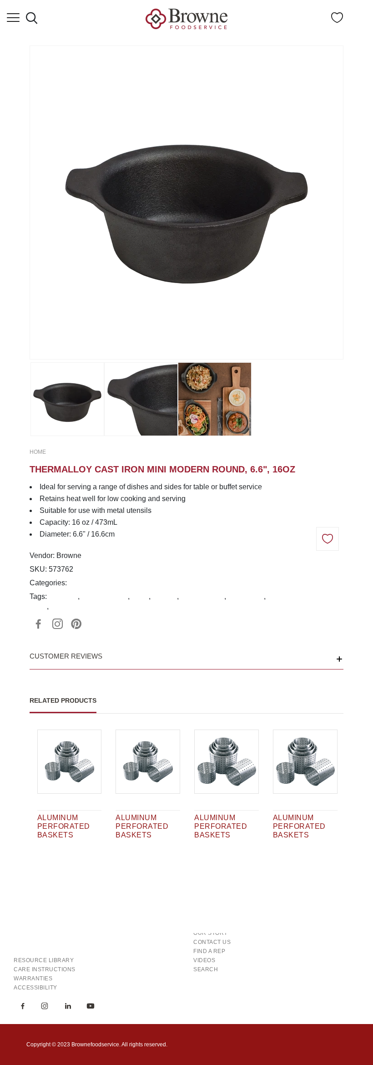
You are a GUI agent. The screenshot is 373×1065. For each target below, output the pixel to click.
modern (164, 596)
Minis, (78, 583)
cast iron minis (104, 596)
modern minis (202, 596)
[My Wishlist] (337, 20)
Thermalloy (246, 596)
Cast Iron (63, 596)
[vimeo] (76, 624)
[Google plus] (57, 624)
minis (140, 596)
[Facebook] (38, 624)
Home (38, 452)
